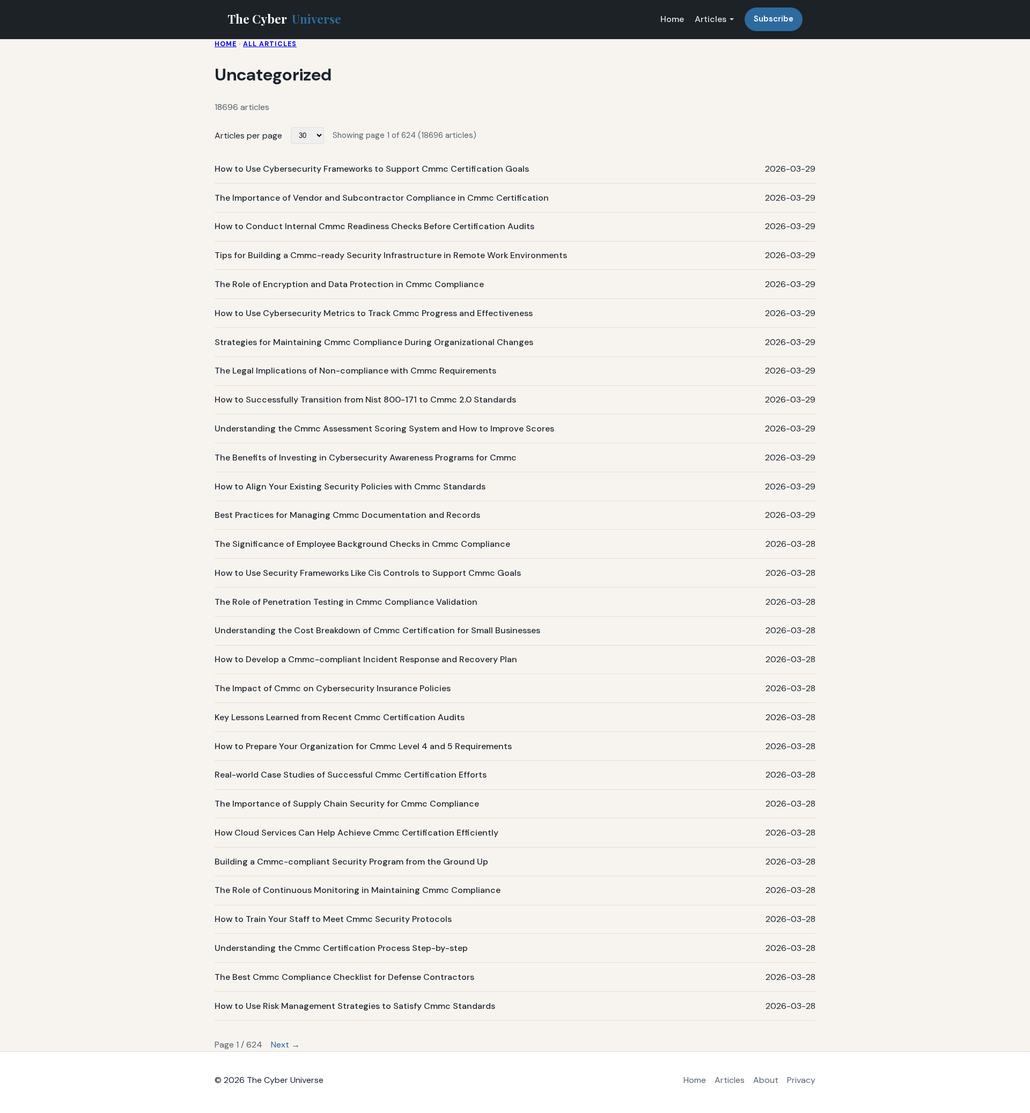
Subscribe (773, 18)
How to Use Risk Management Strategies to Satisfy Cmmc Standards (355, 1006)
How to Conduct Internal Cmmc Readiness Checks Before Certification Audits (374, 226)
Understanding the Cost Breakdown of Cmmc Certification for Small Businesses (377, 630)
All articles (270, 44)
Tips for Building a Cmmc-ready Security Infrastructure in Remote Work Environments (391, 255)
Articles (710, 19)
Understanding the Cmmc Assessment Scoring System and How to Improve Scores (384, 428)
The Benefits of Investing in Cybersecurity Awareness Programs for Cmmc (366, 457)
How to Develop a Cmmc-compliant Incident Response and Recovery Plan (366, 659)
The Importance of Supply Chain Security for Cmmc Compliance (347, 803)
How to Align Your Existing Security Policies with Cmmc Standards (350, 486)
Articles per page (248, 135)
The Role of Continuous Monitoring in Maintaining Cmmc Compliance (358, 890)
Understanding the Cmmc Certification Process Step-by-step (341, 948)
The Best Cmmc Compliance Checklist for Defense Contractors (344, 977)
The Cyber (284, 19)
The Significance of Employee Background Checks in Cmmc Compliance (362, 544)
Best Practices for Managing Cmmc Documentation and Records (347, 515)
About (765, 1080)
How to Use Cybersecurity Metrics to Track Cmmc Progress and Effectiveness (374, 313)
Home (672, 19)
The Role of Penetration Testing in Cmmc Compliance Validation (346, 601)
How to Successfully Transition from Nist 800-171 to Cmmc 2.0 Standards (365, 399)
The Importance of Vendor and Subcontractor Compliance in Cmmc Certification (382, 197)
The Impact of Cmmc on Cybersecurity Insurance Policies (333, 688)
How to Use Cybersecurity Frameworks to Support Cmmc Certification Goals (372, 168)
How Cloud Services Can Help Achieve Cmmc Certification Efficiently (356, 832)
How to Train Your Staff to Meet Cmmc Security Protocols (333, 919)
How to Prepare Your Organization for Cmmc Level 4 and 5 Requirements (363, 746)
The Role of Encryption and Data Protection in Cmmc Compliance (349, 284)
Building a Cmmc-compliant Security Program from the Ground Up (351, 861)
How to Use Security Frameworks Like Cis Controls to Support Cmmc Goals (368, 573)
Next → (285, 1044)
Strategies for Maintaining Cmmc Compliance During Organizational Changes (374, 342)
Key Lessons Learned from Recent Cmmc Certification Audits (340, 717)
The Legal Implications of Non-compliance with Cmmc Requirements (355, 370)
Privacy (801, 1080)
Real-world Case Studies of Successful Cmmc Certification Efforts (351, 774)
